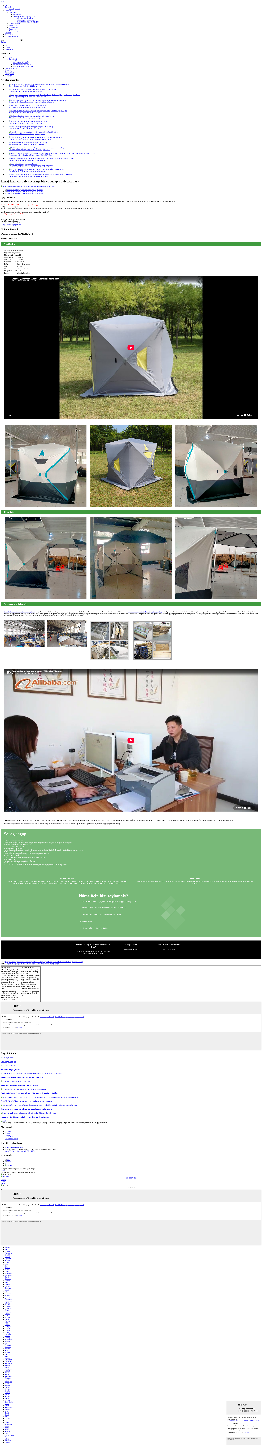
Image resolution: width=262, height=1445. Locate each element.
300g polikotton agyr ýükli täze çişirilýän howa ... (25, 86)
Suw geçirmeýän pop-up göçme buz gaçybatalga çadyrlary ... (26, 1109)
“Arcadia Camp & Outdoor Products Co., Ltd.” (19, 612)
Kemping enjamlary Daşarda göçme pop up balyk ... (23, 1077)
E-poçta (3, 1180)
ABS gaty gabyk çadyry (25, 18)
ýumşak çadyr (17, 14)
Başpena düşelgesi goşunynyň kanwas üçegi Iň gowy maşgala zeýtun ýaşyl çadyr (32, 963)
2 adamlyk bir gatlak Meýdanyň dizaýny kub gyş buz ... (27, 134)
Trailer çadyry (13, 31)
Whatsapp (8, 225)
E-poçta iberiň (16, 225)
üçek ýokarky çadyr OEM (136, 612)
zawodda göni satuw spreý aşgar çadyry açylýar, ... (25, 112)
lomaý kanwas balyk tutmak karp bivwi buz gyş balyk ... (27, 144)
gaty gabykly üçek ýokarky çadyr (24, 16)
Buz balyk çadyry (8, 1062)
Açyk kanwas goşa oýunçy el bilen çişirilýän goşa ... (26, 128)
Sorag (3, 225)
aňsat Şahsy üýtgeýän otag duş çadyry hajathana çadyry (27, 107)
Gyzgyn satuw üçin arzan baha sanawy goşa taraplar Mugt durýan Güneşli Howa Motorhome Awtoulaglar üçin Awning (44, 962)
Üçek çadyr (12, 12)
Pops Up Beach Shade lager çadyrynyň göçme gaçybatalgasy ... (27, 1101)
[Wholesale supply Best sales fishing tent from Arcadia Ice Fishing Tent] (29, 1113)
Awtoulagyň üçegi (15, 23)
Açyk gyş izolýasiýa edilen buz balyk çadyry (19, 1085)
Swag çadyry (13, 25)
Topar (3, 1181)
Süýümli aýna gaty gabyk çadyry (27, 22)
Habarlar (8, 33)
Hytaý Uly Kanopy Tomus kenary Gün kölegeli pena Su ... (28, 160)
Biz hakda (8, 7)
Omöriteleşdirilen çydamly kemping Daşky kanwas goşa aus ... (29, 150)
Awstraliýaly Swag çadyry (153, 612)
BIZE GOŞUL (10, 34)
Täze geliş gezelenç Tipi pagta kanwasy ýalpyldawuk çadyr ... (29, 97)
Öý (6, 5)
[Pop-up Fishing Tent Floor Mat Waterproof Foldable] (23, 1089)
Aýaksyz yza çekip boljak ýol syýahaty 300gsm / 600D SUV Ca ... (30, 155)
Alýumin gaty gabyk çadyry (26, 20)
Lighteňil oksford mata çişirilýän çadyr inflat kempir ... (26, 91)
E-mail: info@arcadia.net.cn (14, 1147)
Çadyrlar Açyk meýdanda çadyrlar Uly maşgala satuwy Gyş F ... (30, 139)
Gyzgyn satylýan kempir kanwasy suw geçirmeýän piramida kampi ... (31, 102)
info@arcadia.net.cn (131, 949)
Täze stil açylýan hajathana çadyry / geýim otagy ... (25, 118)
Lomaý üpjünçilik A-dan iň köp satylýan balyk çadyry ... (25, 1117)
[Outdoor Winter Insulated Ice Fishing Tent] (16, 1081)
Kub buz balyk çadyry (10, 1069)
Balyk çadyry (13, 27)
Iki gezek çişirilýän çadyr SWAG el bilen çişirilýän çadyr (27, 123)
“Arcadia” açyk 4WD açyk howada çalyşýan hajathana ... (27, 171)
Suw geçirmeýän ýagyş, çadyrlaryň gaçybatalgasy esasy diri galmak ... (31, 166)
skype (3, 1183)
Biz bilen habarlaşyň (11, 36)
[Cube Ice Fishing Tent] (9, 1065)
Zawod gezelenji (14, 9)
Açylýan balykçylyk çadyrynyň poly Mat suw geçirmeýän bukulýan (29, 1093)
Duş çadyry (12, 29)
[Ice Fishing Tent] (7, 1058)
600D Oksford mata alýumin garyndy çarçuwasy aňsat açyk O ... (30, 176)
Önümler (8, 11)
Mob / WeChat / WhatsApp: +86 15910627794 (20, 1151)
